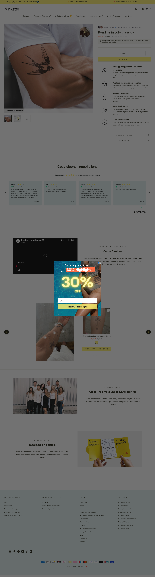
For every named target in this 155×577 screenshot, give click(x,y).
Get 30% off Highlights (77, 306)
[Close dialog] (99, 263)
